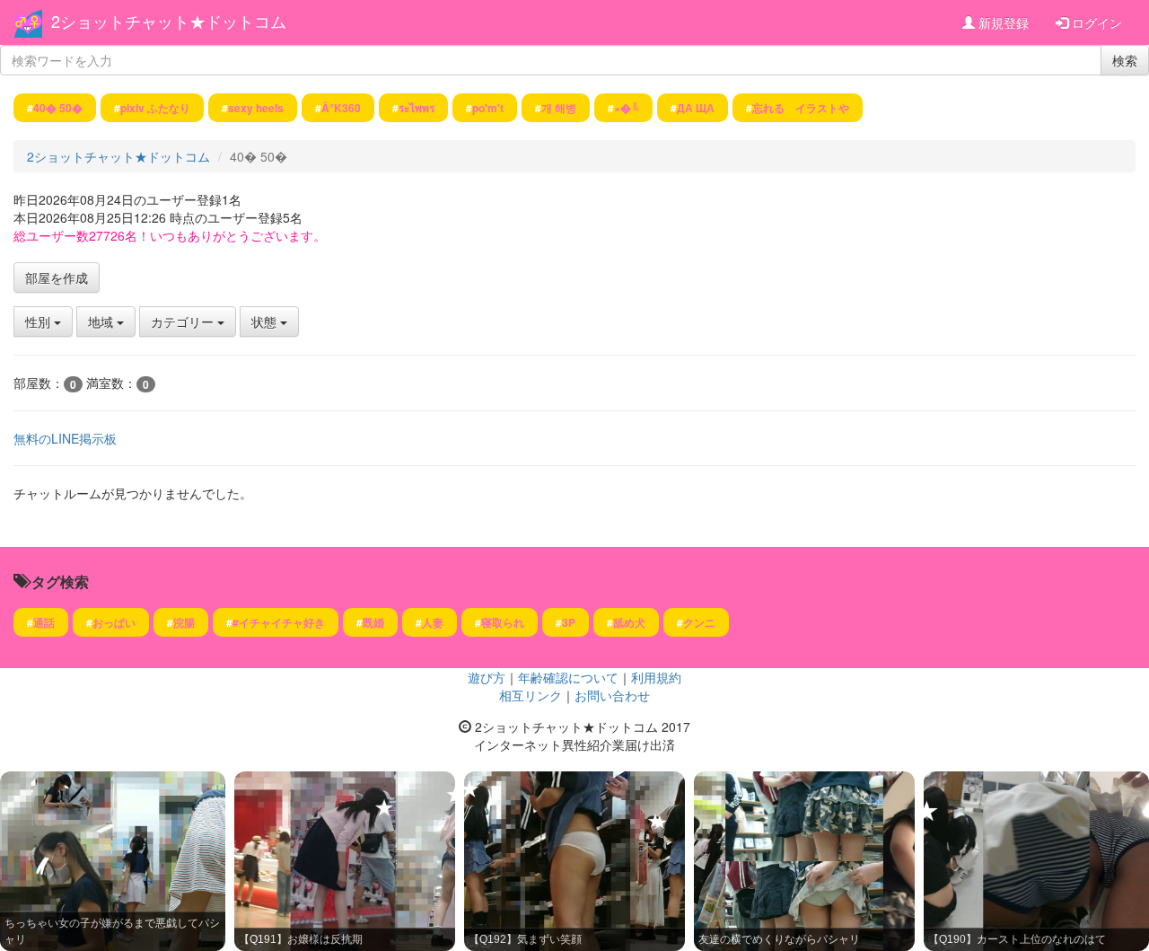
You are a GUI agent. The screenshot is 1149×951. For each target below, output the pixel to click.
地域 (102, 321)
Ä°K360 (341, 108)
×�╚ (626, 108)
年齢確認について (568, 677)
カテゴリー (184, 321)
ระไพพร (416, 108)
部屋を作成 (56, 277)
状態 (265, 321)
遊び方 (486, 677)
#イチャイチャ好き (278, 622)
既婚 (373, 622)
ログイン (1095, 22)
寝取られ (502, 622)
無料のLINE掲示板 (65, 438)
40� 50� (58, 108)
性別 (39, 321)
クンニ (699, 622)
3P (568, 622)
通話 (44, 622)
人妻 (432, 622)
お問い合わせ (612, 695)
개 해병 (558, 108)
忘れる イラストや (800, 108)
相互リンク (530, 695)
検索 (1124, 60)
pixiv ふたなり (155, 108)
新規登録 (1002, 22)
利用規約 (656, 677)
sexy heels (256, 108)
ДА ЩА (696, 108)
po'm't (488, 108)
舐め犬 (629, 622)
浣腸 (184, 622)
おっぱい (114, 622)
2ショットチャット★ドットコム (168, 20)
